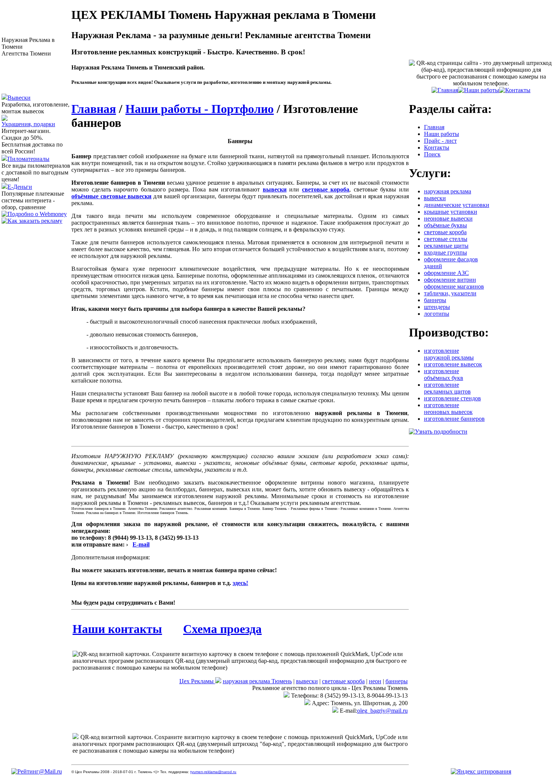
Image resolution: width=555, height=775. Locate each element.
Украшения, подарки (28, 124)
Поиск (432, 154)
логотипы (436, 313)
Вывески (19, 97)
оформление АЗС (446, 273)
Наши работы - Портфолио (199, 109)
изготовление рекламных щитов (447, 388)
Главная (93, 109)
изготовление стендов (452, 398)
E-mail (141, 544)
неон (375, 681)
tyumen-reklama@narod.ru (213, 772)
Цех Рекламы (197, 681)
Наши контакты (117, 629)
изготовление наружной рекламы (449, 354)
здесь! (240, 583)
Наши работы (441, 134)
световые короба (343, 681)
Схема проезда (222, 629)
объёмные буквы (445, 225)
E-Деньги (20, 187)
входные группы (445, 252)
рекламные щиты (446, 245)
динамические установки (456, 205)
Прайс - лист (440, 140)
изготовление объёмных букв (443, 374)
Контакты (436, 147)
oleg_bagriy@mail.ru (382, 710)
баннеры (396, 681)
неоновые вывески (448, 218)
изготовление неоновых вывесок (448, 408)
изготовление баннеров (454, 418)
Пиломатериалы (28, 159)
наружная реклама (447, 191)
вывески (307, 681)
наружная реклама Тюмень (257, 681)
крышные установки (450, 211)
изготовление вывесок (453, 364)
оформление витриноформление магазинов (454, 283)
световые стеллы (445, 239)
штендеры (437, 307)
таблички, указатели (450, 293)
